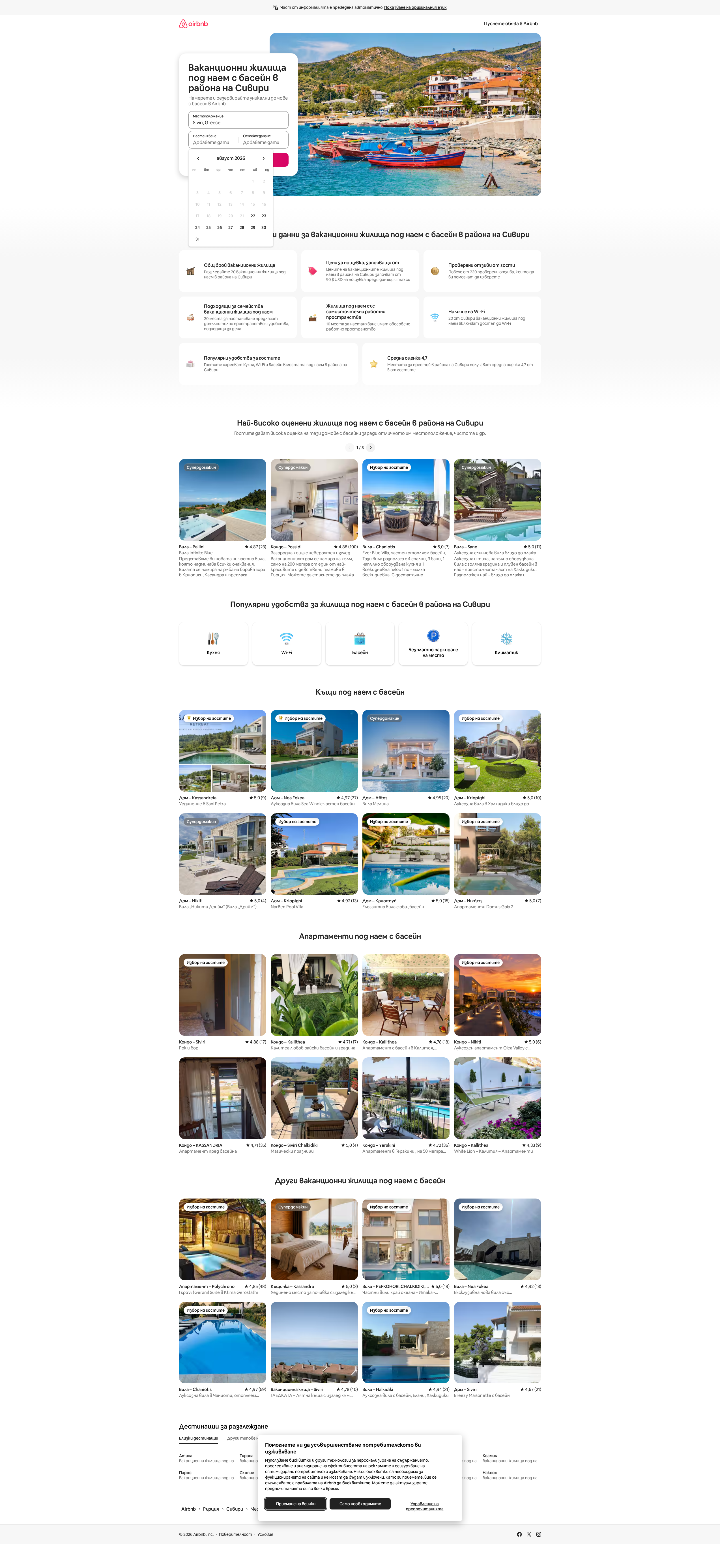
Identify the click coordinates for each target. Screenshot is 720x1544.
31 (197, 239)
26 (219, 227)
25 (208, 227)
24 (197, 227)
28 (242, 227)
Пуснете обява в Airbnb (511, 24)
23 (264, 215)
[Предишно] (349, 447)
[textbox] (213, 142)
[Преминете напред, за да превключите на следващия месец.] (263, 158)
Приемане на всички (295, 1503)
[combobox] (238, 122)
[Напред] (370, 447)
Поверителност (235, 1534)
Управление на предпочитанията (424, 1506)
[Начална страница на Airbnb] (193, 24)
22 (253, 215)
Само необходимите (360, 1503)
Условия (265, 1534)
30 (263, 227)
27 (230, 227)
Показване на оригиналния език (415, 7)
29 (253, 227)
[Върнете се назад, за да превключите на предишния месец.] (198, 158)
